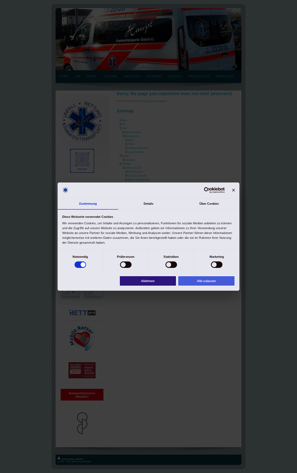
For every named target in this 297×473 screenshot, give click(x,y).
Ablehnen (148, 280)
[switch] (126, 264)
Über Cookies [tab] (209, 203)
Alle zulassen (206, 280)
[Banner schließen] (233, 190)
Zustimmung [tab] (88, 203)
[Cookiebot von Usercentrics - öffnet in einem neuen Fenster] (207, 190)
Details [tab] (149, 203)
